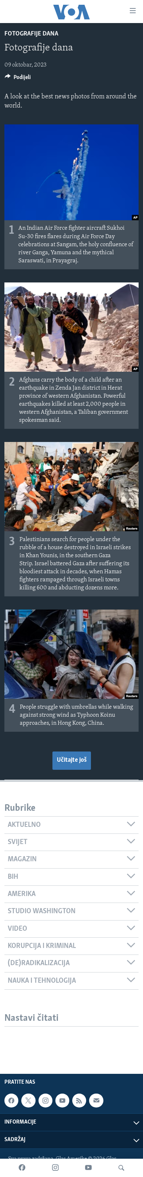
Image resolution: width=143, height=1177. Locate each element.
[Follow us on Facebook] (11, 1100)
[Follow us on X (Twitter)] (28, 1100)
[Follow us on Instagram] (45, 1100)
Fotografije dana (31, 34)
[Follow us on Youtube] (62, 1100)
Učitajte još (72, 760)
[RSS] (79, 1100)
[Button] (18, 79)
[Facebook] (22, 1168)
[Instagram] (55, 1168)
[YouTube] (88, 1168)
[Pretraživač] (121, 1168)
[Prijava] (96, 1100)
